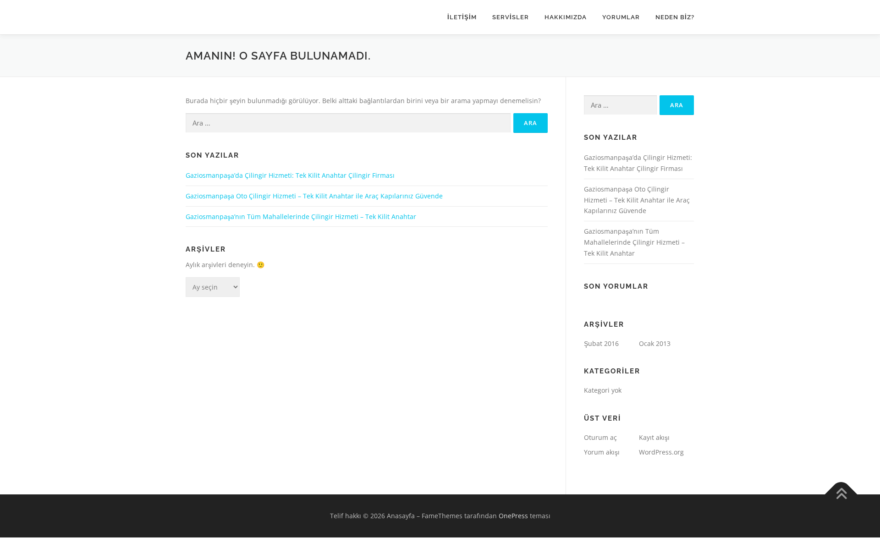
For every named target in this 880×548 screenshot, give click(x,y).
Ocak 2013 (655, 343)
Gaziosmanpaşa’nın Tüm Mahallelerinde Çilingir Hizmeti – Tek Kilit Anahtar (301, 216)
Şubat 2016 (601, 343)
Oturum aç (600, 437)
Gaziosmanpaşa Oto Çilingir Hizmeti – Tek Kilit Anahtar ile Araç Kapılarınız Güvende (314, 196)
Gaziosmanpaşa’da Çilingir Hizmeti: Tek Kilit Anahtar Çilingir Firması (290, 175)
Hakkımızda (565, 17)
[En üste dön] (841, 494)
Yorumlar (621, 17)
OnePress (513, 515)
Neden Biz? (674, 17)
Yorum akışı (602, 452)
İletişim (462, 17)
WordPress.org (661, 452)
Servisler (510, 17)
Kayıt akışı (654, 437)
